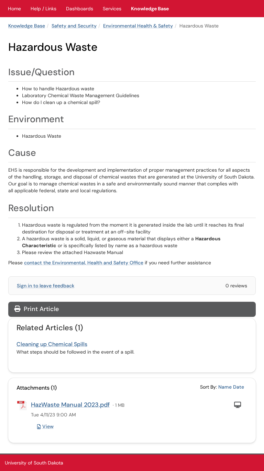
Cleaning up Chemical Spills (51, 344)
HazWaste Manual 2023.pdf (70, 405)
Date (238, 387)
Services (112, 8)
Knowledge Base (150, 8)
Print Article (40, 309)
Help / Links (43, 8)
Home (14, 8)
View (48, 426)
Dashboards (79, 8)
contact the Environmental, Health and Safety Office (83, 263)
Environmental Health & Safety (138, 26)
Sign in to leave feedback (45, 286)
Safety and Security (74, 26)
